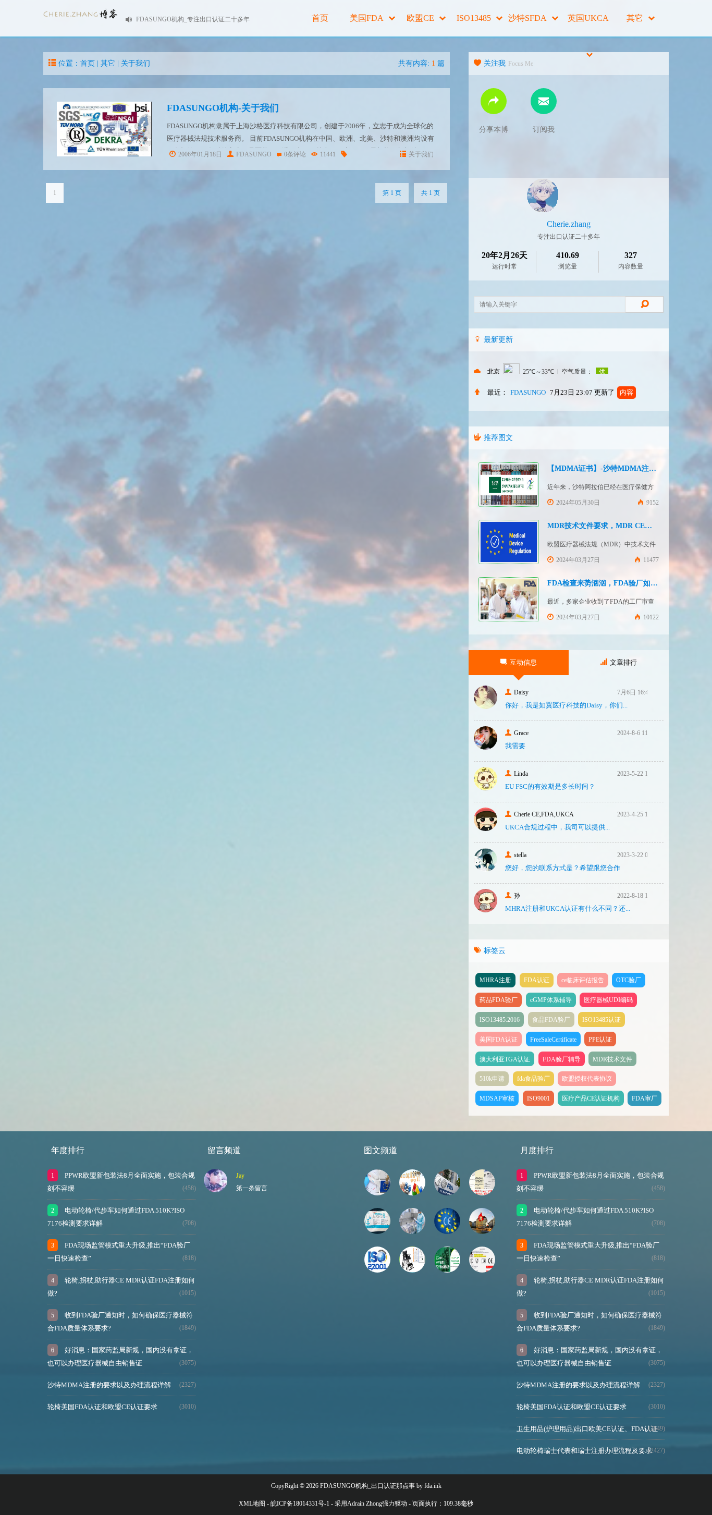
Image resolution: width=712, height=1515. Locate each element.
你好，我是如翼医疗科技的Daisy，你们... (566, 705)
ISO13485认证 (601, 1019)
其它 (635, 18)
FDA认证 (536, 980)
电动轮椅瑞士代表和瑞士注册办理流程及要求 (584, 1451)
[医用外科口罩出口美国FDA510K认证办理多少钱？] (377, 1231)
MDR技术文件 (612, 1059)
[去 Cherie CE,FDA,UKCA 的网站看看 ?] (485, 828)
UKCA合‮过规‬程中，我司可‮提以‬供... (557, 827)
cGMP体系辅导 (551, 1000)
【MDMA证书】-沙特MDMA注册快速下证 (616, 468)
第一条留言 (251, 1188)
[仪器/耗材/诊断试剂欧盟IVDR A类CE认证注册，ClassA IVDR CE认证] (377, 1192)
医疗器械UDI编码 (608, 1000)
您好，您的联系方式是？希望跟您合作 (562, 868)
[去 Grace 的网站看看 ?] (485, 746)
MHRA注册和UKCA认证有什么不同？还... (567, 908)
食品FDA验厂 (551, 1019)
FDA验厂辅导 (562, 1059)
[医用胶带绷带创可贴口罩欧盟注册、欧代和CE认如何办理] (412, 1192)
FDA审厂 (644, 1098)
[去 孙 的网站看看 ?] (485, 909)
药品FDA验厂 (499, 1000)
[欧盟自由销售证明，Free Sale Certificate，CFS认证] (482, 1192)
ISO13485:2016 (500, 1019)
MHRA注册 (495, 980)
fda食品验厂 (533, 1078)
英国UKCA (588, 18)
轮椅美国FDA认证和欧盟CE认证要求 (102, 1407)
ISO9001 (538, 1098)
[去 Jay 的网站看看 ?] (215, 1189)
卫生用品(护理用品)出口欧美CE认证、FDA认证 (587, 1429)
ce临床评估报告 (582, 980)
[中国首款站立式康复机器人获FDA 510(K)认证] (447, 1192)
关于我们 (135, 63)
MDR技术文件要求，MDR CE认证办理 (610, 526)
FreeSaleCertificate (553, 1039)
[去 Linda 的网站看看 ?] (485, 787)
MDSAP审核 (497, 1098)
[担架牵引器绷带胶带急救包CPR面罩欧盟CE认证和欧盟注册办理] (447, 1231)
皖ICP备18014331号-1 (300, 1503)
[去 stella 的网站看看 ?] (485, 868)
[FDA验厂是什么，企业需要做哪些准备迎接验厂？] (412, 1231)
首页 (320, 18)
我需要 (515, 746)
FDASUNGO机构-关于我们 (223, 108)
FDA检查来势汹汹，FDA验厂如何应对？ (613, 583)
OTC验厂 (628, 980)
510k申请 (492, 1078)
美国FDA (367, 18)
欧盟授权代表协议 (587, 1078)
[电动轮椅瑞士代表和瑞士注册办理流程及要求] (482, 1231)
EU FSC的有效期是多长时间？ (550, 786)
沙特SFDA (527, 18)
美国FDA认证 (499, 1039)
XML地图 (252, 1503)
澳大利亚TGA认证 (505, 1059)
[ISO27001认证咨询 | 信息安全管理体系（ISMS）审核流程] (377, 1269)
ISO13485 (474, 18)
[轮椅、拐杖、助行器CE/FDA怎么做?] (412, 1269)
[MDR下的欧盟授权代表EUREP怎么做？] (482, 1269)
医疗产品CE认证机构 (591, 1098)
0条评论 (295, 154)
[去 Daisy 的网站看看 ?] (485, 706)
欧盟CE (420, 18)
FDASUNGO (254, 154)
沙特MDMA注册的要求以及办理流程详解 (109, 1385)
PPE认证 (600, 1039)
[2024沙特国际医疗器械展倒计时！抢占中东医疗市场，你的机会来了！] (447, 1269)
